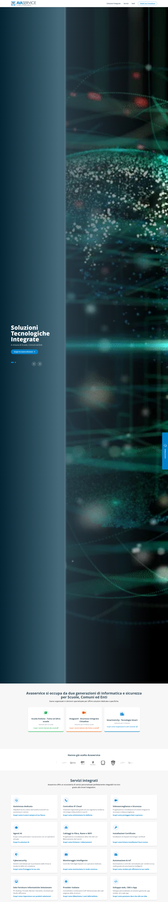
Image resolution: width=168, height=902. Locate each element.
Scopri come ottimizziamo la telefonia (77, 815)
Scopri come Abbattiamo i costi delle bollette (80, 896)
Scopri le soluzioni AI (21, 842)
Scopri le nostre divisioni (23, 352)
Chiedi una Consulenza (147, 3)
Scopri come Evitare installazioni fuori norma (130, 842)
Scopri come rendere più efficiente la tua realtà (131, 869)
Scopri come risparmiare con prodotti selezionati (32, 896)
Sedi (133, 3)
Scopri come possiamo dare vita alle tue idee (130, 896)
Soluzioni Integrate (114, 3)
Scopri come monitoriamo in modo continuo (80, 869)
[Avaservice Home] (23, 3)
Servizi (126, 3)
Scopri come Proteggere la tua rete (26, 869)
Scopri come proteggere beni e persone (128, 815)
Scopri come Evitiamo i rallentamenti (77, 842)
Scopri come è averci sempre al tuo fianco (29, 815)
